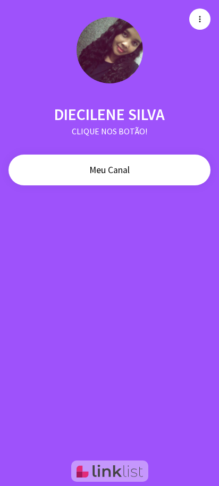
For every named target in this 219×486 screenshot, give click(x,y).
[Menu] (199, 19)
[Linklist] (110, 471)
